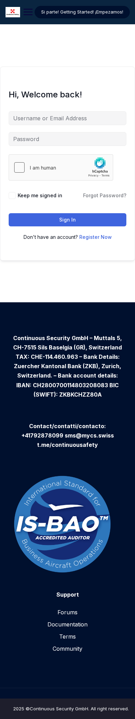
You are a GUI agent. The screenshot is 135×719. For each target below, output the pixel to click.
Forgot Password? (104, 195)
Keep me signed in (40, 195)
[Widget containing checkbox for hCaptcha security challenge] (61, 167)
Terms (67, 636)
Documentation (67, 624)
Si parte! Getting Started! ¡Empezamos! (82, 12)
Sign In (67, 220)
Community (67, 648)
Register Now (95, 237)
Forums (67, 612)
